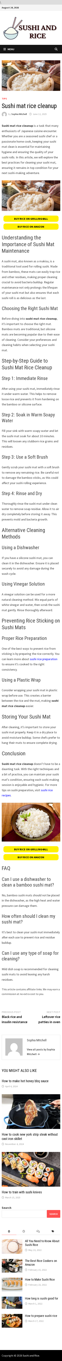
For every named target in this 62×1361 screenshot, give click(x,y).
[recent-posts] (23, 1231)
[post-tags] (53, 1231)
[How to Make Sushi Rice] (12, 1280)
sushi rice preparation (43, 659)
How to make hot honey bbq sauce (25, 1081)
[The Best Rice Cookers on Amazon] (12, 1261)
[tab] (9, 1231)
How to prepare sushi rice (41, 1316)
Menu (11, 49)
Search (6, 1208)
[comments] (38, 1231)
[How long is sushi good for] (12, 1299)
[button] (31, 219)
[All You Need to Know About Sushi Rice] (12, 1242)
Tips (4, 98)
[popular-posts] (9, 1231)
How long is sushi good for (41, 1298)
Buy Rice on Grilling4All (31, 218)
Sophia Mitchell (19, 114)
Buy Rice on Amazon (31, 226)
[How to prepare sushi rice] (12, 1316)
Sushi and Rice (31, 1355)
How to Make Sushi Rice (40, 1279)
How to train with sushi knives (22, 1192)
